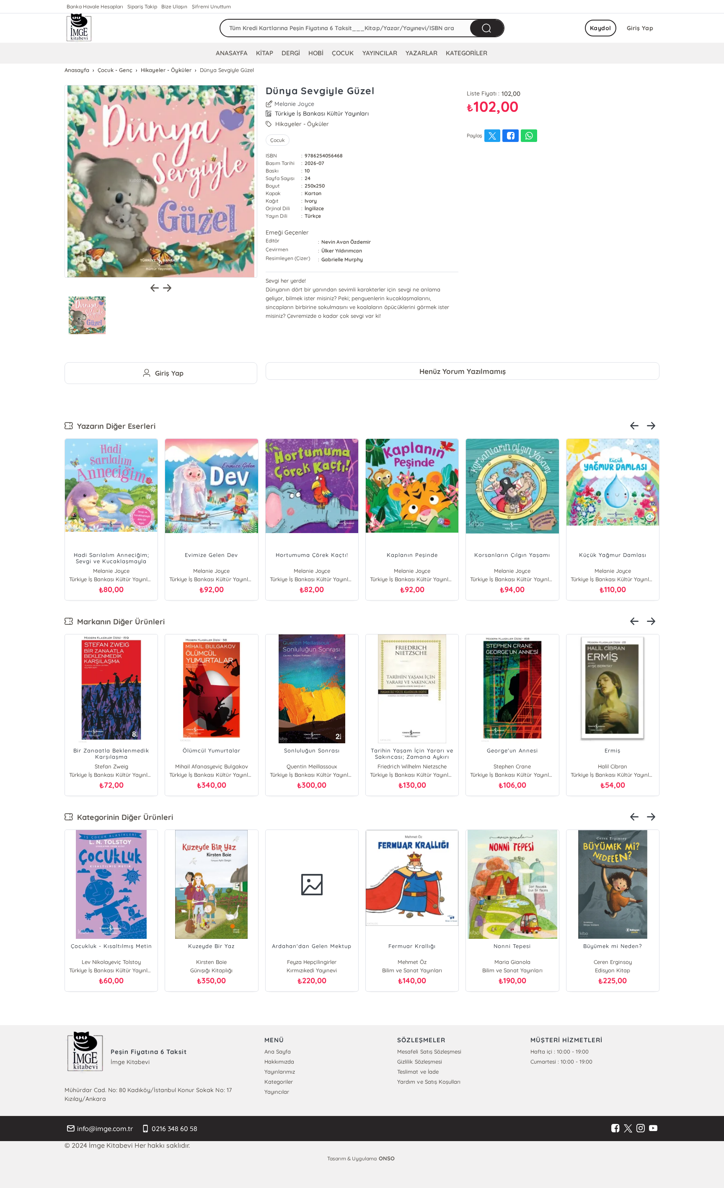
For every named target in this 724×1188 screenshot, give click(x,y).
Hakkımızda (279, 1061)
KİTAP (264, 53)
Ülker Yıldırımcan (341, 250)
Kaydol (600, 28)
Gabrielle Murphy (342, 259)
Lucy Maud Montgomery (626, 962)
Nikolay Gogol (425, 962)
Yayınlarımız (279, 1071)
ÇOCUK (343, 53)
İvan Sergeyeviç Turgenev (111, 766)
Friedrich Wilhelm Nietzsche (412, 766)
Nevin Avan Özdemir (346, 242)
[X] (628, 1128)
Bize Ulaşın (174, 6)
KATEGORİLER (466, 53)
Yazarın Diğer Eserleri (114, 426)
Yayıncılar (276, 1091)
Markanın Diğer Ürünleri (119, 621)
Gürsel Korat (325, 962)
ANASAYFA (232, 53)
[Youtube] (653, 1128)
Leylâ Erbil (212, 766)
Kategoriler (278, 1081)
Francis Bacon (613, 766)
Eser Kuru (125, 962)
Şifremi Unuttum (211, 6)
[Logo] (79, 28)
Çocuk (277, 140)
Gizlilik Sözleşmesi (419, 1061)
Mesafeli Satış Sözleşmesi (429, 1051)
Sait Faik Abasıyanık (225, 962)
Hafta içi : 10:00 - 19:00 (559, 1051)
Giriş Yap (640, 28)
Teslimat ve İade (417, 1071)
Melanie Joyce (294, 104)
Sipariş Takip (142, 6)
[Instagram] (640, 1128)
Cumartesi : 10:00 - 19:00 (561, 1061)
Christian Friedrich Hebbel (311, 766)
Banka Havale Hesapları (95, 6)
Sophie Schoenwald (525, 962)
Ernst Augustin (512, 766)
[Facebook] (615, 1128)
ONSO (387, 1158)
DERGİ (291, 53)
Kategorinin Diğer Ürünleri (123, 817)
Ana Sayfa (277, 1051)
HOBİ (315, 53)
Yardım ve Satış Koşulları (428, 1081)
